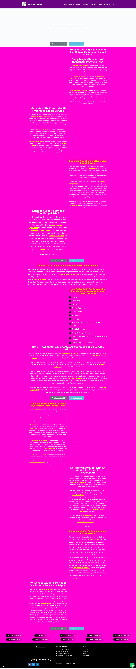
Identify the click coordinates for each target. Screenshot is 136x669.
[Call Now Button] (3, 666)
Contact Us (106, 4)
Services (85, 4)
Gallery (78, 4)
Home (65, 4)
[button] (30, 664)
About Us (71, 4)
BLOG (100, 4)
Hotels (93, 4)
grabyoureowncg (35, 4)
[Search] (113, 4)
